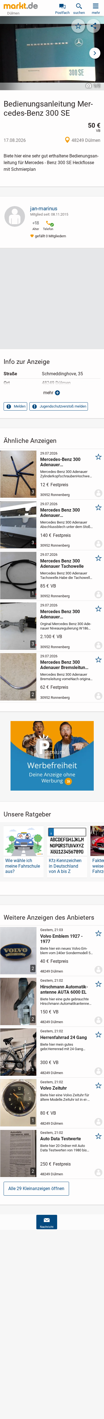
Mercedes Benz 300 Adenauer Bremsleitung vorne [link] (64, 665)
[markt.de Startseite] (21, 5)
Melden (20, 406)
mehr (48, 392)
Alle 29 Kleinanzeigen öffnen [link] (36, 1188)
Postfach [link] (62, 13)
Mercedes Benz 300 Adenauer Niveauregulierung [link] (60, 614)
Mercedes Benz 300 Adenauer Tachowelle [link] (62, 563)
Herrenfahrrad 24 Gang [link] (63, 1037)
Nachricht (47, 1227)
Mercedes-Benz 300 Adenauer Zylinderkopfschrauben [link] (63, 462)
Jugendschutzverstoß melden (63, 406)
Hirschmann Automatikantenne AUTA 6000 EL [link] (64, 989)
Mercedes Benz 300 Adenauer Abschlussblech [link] (60, 512)
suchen (79, 13)
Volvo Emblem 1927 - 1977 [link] (61, 939)
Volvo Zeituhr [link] (53, 1088)
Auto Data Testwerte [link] (60, 1138)
